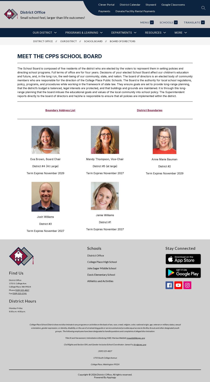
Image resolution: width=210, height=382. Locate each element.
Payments (104, 11)
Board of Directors (122, 41)
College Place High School (102, 261)
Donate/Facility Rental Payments (135, 11)
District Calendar (130, 4)
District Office (43, 41)
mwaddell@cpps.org (136, 338)
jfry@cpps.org (140, 344)
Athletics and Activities (100, 281)
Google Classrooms (173, 4)
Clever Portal (106, 4)
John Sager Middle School (101, 268)
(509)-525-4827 (22, 290)
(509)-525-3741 (19, 293)
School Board (93, 41)
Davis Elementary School (101, 274)
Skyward (151, 4)
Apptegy (111, 377)
